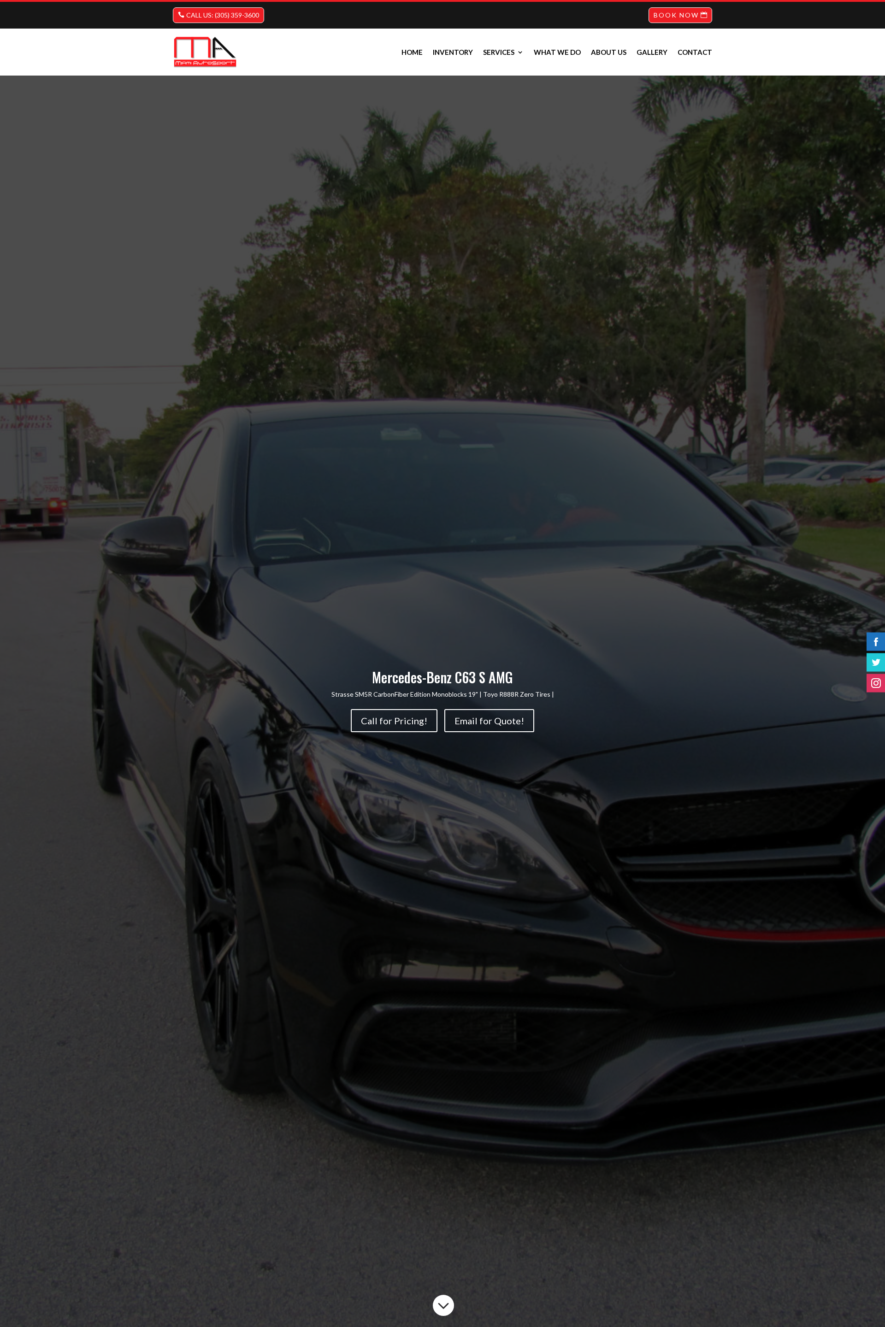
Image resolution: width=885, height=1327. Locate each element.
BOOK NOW (676, 15)
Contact (695, 52)
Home (412, 52)
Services (498, 52)
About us (608, 52)
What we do (557, 52)
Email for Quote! (489, 720)
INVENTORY (453, 52)
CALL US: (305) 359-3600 (222, 15)
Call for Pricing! (394, 720)
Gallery (652, 52)
